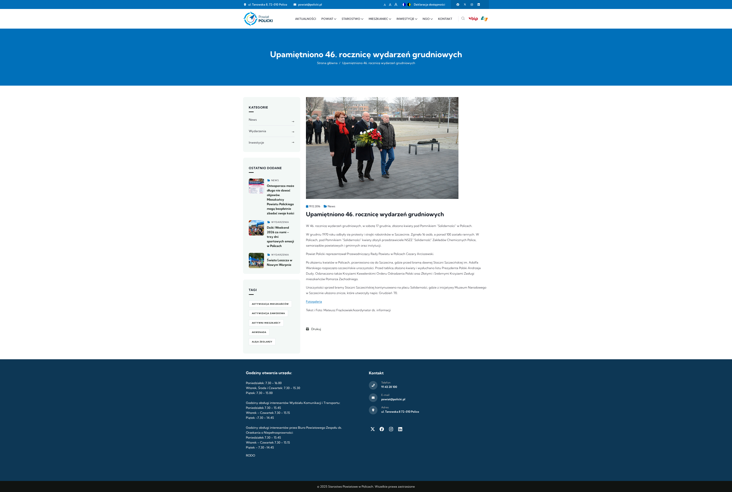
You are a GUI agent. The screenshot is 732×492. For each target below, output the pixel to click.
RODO (250, 455)
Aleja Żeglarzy (262, 341)
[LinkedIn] (400, 429)
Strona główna (327, 63)
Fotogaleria (314, 301)
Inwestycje (256, 142)
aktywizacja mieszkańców (270, 304)
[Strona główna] (258, 19)
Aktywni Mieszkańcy (266, 323)
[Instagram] (391, 429)
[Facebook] (382, 429)
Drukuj (316, 329)
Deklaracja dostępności (429, 4)
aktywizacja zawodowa (268, 313)
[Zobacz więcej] (256, 186)
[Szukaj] (463, 19)
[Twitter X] (372, 429)
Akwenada (259, 332)
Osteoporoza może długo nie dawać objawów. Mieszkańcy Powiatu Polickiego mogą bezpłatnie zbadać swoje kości (280, 199)
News (331, 206)
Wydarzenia (257, 131)
